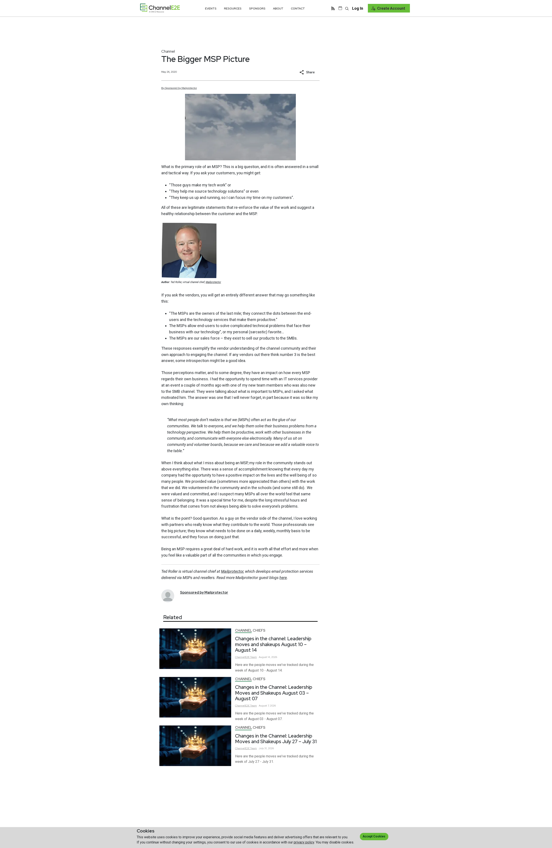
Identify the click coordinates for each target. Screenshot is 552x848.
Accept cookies (374, 836)
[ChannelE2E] (160, 8)
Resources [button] (233, 8)
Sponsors (257, 8)
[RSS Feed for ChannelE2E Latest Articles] (333, 8)
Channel (168, 51)
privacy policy (304, 842)
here (283, 577)
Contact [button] (298, 8)
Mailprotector (213, 282)
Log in (357, 8)
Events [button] (210, 8)
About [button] (278, 8)
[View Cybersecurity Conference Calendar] (340, 8)
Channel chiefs (250, 630)
